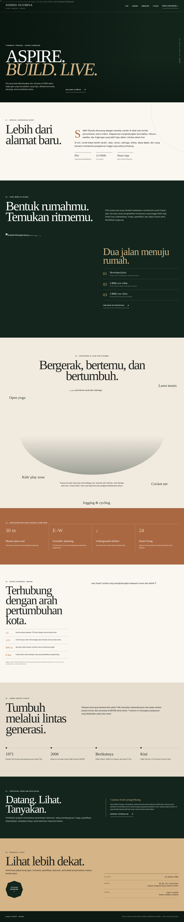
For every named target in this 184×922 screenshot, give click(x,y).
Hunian (135, 6)
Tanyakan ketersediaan (113, 305)
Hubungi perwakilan (119, 814)
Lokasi (156, 6)
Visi (126, 6)
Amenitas (145, 6)
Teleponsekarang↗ (14, 889)
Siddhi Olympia (19, 6)
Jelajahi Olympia (73, 89)
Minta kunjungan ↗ (170, 6)
